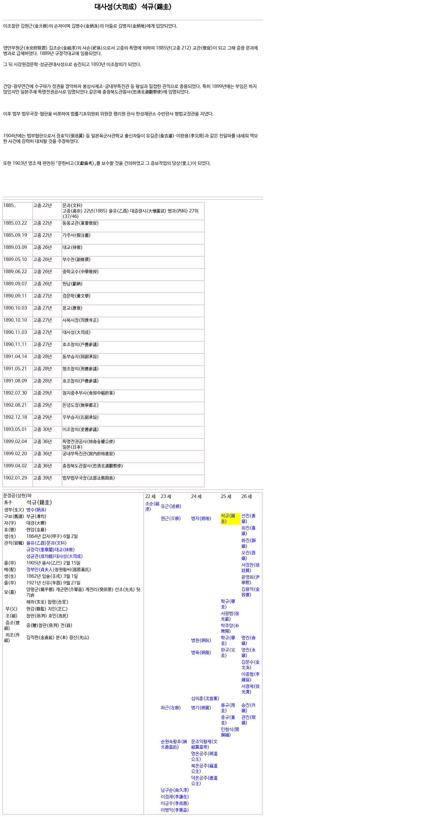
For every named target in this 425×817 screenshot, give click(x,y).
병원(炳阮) (201, 640)
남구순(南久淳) (175, 790)
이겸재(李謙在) (175, 797)
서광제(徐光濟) (250, 689)
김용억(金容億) (250, 592)
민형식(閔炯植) (230, 732)
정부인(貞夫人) (40, 570)
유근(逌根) (171, 506)
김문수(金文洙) (250, 664)
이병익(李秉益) (175, 810)
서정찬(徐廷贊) (250, 567)
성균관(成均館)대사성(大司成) (54, 556)
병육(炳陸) (201, 652)
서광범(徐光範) (230, 616)
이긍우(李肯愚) (175, 803)
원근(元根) (171, 518)
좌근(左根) (171, 708)
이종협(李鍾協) (250, 677)
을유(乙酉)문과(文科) (46, 543)
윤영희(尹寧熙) (250, 580)
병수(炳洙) (36, 510)
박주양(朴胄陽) (230, 628)
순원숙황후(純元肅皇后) (174, 744)
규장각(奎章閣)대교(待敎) (50, 550)
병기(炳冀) (201, 708)
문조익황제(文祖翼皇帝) (204, 744)
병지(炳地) (201, 518)
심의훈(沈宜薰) (205, 698)
